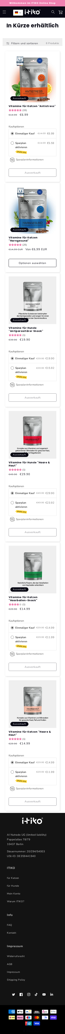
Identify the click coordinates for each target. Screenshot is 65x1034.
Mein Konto (13, 893)
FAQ (9, 925)
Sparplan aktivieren (21, 147)
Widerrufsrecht (16, 956)
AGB (9, 964)
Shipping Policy (16, 979)
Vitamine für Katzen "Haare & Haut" (30, 733)
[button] (4, 12)
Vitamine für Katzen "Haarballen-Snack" (23, 599)
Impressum (13, 972)
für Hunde (13, 885)
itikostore (34, 1031)
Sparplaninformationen (30, 159)
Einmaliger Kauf (24, 133)
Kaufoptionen (16, 126)
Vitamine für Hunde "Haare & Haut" (29, 464)
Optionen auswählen (32, 263)
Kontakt (11, 932)
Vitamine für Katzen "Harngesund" (23, 239)
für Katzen (13, 878)
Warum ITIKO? (15, 901)
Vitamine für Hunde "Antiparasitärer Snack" (26, 329)
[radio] (12, 133)
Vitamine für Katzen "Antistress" (32, 106)
